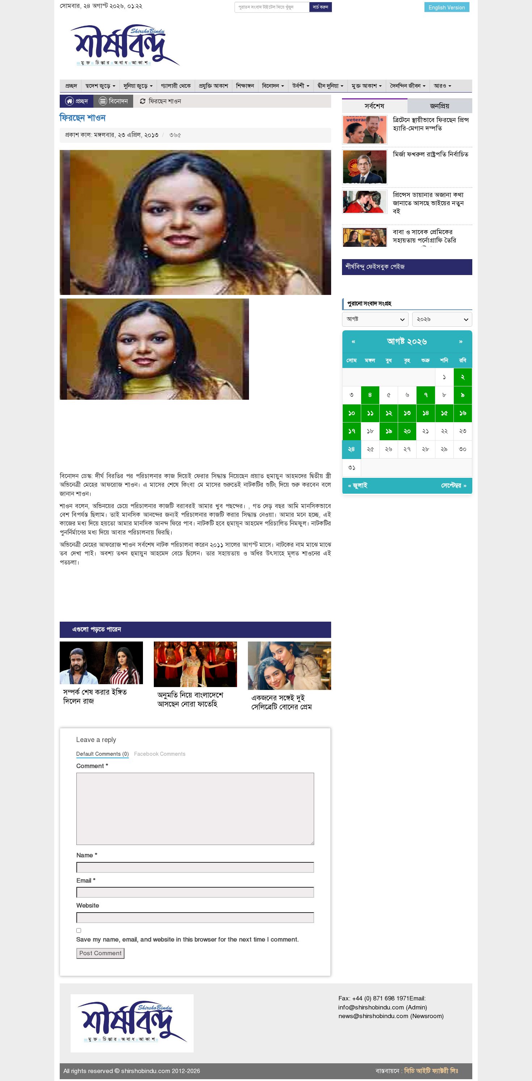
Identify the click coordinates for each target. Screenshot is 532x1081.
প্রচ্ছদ (70, 86)
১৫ (444, 413)
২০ (407, 431)
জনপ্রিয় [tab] (439, 106)
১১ (370, 413)
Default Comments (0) (102, 754)
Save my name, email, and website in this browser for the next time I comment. (187, 939)
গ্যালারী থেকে (176, 86)
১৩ (407, 413)
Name (86, 855)
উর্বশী (299, 86)
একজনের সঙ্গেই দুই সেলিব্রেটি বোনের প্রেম (282, 703)
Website (87, 905)
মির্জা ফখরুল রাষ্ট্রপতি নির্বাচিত (430, 154)
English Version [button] (447, 8)
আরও (441, 86)
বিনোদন (271, 86)
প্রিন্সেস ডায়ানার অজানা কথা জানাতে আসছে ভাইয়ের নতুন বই (428, 203)
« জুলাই (357, 485)
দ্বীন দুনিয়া (329, 86)
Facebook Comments (160, 754)
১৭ (351, 431)
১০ (351, 413)
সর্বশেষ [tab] (374, 106)
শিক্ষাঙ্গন (245, 86)
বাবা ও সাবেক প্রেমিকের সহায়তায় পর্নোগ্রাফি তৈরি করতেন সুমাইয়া (424, 240)
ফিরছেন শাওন (83, 117)
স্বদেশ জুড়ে (98, 86)
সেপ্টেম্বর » (454, 485)
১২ (388, 413)
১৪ (425, 413)
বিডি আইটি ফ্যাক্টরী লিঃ (431, 1071)
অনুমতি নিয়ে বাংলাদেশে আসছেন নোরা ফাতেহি (190, 700)
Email (86, 880)
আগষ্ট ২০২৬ (407, 341)
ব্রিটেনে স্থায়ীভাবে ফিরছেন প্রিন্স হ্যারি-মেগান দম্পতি (431, 124)
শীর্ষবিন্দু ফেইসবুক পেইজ (375, 267)
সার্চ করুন (320, 7)
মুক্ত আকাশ (365, 86)
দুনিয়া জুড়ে (136, 86)
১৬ (462, 413)
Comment (92, 766)
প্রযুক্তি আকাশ (213, 86)
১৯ (388, 431)
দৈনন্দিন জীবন (406, 86)
